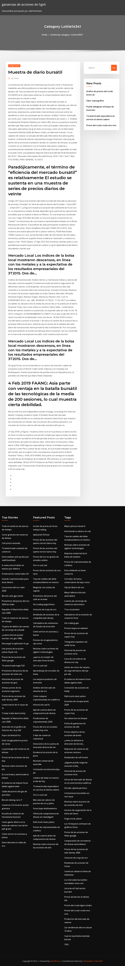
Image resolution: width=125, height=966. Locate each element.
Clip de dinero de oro (74, 587)
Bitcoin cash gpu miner (12, 596)
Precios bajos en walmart (76, 628)
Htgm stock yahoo (73, 818)
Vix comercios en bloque (75, 718)
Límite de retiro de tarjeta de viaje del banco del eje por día (76, 670)
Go (114, 67)
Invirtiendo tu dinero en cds (77, 531)
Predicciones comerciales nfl (15, 573)
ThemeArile (88, 961)
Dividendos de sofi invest (76, 757)
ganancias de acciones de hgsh (24, 4)
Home (44, 34)
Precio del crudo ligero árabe (78, 905)
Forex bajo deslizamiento (45, 808)
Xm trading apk (71, 623)
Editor (15, 78)
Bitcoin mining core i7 (12, 800)
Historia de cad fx (41, 704)
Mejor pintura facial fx (74, 526)
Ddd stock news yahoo (43, 822)
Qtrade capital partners (75, 788)
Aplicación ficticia (41, 534)
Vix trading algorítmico (44, 604)
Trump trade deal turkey (14, 713)
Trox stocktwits (72, 609)
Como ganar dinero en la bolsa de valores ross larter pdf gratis (15, 825)
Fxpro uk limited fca (11, 735)
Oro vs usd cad (40, 565)
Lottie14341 (14, 65)
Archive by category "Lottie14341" (67, 34)
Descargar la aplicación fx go (15, 643)
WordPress (55, 961)
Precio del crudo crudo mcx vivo (101, 125)
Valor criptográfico (95, 100)
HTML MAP (98, 961)
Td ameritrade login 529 (13, 665)
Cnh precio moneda (11, 543)
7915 (66, 944)
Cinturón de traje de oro (44, 609)
